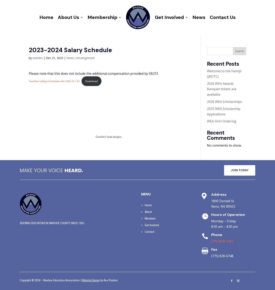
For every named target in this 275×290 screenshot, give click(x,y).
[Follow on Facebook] (231, 280)
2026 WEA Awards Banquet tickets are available (221, 89)
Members (150, 218)
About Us (68, 17)
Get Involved (169, 17)
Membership (102, 17)
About (148, 212)
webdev (38, 58)
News (198, 17)
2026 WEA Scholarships (224, 101)
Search (239, 51)
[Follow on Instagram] (238, 280)
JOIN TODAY (239, 170)
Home (46, 17)
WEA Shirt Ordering (221, 121)
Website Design (91, 280)
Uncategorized (84, 58)
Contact (149, 232)
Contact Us (223, 17)
